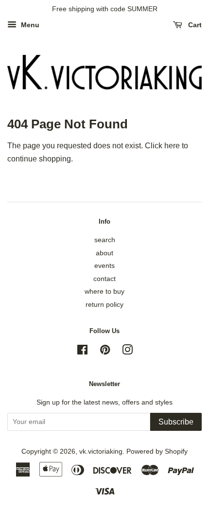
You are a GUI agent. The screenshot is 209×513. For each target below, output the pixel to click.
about (104, 253)
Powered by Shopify (157, 451)
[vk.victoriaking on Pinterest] (105, 351)
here (172, 146)
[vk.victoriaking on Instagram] (127, 351)
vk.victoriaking (100, 451)
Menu (29, 25)
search (104, 240)
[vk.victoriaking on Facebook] (82, 351)
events (104, 265)
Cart (194, 25)
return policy (104, 304)
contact (104, 279)
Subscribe (175, 422)
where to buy (104, 291)
